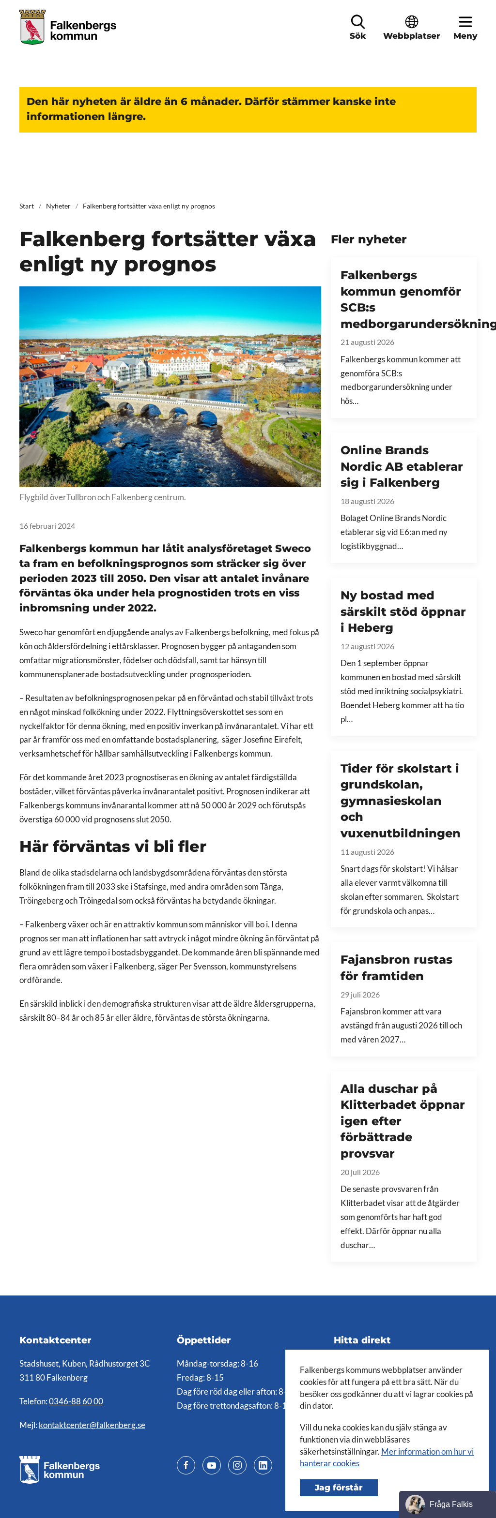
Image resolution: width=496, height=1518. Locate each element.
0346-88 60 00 (76, 1401)
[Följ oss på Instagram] (237, 1465)
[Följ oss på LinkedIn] (263, 1465)
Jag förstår (339, 1487)
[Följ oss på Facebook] (186, 1465)
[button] (358, 21)
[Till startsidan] (69, 27)
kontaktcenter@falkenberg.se (92, 1425)
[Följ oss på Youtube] (211, 1465)
